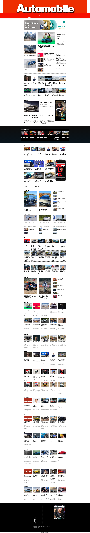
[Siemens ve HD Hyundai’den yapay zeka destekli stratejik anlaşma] (30, 36)
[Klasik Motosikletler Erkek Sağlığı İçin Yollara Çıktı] (45, 338)
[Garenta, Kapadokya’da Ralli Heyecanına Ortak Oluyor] (55, 279)
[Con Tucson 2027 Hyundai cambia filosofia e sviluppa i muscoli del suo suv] (28, 435)
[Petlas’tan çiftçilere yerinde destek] (63, 267)
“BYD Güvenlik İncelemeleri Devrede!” (54, 246)
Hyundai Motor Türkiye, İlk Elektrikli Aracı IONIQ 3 (38, 169)
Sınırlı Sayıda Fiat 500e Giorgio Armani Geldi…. (39, 181)
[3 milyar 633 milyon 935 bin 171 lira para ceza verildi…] (55, 267)
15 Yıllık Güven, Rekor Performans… (60, 55)
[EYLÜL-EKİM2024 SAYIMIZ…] (36, 371)
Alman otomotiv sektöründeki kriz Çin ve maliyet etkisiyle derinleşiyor (55, 95)
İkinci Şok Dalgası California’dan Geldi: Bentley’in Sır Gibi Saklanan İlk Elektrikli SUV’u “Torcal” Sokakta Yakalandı (35, 116)
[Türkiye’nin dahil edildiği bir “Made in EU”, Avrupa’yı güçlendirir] (26, 229)
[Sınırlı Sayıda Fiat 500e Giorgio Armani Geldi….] (39, 175)
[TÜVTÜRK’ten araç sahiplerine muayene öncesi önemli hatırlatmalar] (45, 306)
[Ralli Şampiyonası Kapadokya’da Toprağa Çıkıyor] (40, 70)
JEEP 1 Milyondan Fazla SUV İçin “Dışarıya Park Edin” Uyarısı (41, 258)
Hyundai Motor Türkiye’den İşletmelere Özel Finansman (61, 95)
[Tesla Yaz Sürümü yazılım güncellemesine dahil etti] (30, 49)
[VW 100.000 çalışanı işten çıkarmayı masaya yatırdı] (55, 78)
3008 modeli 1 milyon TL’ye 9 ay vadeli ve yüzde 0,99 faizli (61, 34)
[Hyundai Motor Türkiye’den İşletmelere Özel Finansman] (62, 90)
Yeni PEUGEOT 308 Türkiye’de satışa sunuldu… (28, 181)
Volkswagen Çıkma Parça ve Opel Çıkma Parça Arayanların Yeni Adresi (49, 54)
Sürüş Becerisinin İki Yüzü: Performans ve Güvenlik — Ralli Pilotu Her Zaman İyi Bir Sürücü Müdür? (61, 59)
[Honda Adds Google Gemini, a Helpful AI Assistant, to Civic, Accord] (62, 418)
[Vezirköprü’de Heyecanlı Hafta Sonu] (55, 283)
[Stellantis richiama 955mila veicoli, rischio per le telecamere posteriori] (45, 435)
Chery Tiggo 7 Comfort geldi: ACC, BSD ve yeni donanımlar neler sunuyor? (55, 259)
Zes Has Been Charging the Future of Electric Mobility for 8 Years (45, 359)
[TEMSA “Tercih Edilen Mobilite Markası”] (30, 218)
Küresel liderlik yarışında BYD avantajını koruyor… (49, 185)
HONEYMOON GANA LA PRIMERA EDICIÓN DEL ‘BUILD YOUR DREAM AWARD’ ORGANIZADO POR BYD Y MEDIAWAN (45, 476)
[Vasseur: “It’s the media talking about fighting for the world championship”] (24, 133)
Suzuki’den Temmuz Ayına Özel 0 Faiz (60, 38)
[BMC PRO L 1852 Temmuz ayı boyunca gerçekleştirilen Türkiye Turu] (59, 218)
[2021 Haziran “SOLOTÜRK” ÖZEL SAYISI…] (62, 384)
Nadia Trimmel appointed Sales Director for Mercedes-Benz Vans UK (36, 405)
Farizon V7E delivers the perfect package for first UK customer (44, 405)
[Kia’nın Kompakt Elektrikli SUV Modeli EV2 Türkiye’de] (50, 163)
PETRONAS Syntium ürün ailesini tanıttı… (34, 154)
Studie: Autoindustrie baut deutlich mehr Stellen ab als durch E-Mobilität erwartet (53, 457)
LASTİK (47, 15)
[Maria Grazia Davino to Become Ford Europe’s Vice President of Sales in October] (28, 354)
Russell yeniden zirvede (59, 295)
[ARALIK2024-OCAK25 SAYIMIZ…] (28, 371)
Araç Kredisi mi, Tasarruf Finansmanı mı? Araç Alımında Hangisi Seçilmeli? (46, 47)
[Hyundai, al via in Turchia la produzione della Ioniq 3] (53, 435)
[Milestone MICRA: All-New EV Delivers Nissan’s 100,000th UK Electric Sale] (53, 400)
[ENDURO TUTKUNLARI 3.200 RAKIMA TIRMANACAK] (53, 338)
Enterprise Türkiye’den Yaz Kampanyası (60, 45)
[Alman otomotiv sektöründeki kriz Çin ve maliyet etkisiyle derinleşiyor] (55, 90)
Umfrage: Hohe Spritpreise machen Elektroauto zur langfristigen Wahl (36, 457)
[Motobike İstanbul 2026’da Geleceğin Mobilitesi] (62, 338)
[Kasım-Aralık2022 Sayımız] (28, 384)
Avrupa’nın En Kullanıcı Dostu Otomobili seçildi (50, 121)
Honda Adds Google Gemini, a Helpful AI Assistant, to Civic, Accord (61, 422)
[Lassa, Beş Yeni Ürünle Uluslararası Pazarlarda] (27, 267)
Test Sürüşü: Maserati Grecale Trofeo (61, 198)
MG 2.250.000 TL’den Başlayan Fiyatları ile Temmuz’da (61, 41)
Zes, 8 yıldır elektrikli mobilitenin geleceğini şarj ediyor (28, 169)
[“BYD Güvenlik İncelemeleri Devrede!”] (55, 241)
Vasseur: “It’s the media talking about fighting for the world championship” (24, 138)
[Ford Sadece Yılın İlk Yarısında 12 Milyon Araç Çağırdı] (34, 90)
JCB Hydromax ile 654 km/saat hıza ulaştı (41, 83)
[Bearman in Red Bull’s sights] (49, 133)
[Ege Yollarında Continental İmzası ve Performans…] (48, 267)
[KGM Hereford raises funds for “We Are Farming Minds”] (62, 400)
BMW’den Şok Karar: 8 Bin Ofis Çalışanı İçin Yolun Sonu (62, 83)
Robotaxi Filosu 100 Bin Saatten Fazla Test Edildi (49, 181)
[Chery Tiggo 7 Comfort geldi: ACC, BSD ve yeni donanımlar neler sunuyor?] (55, 253)
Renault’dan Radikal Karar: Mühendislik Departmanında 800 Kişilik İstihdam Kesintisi (27, 95)
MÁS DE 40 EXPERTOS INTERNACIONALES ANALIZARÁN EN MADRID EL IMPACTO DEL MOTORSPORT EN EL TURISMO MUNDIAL (62, 476)
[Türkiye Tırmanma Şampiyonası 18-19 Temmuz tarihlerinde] (55, 293)
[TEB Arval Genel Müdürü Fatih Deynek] (62, 320)
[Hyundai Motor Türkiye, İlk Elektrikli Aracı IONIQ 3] (39, 163)
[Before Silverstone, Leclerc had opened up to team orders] (33, 133)
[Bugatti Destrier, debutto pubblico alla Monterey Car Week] (36, 435)
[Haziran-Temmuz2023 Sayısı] (62, 371)
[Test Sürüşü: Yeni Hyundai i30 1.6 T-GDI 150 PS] (55, 209)
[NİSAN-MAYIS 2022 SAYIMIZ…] (53, 384)
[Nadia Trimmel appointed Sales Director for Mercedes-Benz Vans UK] (36, 400)
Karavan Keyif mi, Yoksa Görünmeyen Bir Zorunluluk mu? (61, 69)
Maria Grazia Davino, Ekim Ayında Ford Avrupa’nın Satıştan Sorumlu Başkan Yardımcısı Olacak (49, 59)
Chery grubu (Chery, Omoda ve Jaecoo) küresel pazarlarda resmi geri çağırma (63, 246)
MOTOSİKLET (55, 15)
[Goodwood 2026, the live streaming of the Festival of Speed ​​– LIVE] (66, 133)
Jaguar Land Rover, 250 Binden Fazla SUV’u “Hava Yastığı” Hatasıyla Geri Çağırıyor (27, 259)
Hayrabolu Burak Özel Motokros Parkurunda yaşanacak (43, 296)
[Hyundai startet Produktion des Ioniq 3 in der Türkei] (62, 452)
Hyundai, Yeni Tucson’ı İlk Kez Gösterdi (48, 64)
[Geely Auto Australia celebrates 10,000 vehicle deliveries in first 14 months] (62, 489)
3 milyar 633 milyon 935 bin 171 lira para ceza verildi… (55, 272)
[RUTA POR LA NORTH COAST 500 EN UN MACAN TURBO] (36, 471)
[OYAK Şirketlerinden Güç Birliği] (41, 149)
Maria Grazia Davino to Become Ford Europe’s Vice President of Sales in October (28, 359)
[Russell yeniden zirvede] (55, 296)
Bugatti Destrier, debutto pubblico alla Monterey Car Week (36, 440)
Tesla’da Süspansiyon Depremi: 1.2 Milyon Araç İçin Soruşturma (34, 259)
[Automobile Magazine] (45, 6)
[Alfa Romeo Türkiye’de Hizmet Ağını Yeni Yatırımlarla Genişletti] (62, 306)
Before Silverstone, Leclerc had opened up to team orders (32, 138)
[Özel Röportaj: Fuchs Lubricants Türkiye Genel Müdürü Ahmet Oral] (48, 149)
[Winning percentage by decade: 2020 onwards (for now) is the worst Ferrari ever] (41, 133)
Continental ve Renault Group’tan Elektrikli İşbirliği (34, 272)
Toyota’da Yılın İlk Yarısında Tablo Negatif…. (40, 95)
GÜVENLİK (44, 15)
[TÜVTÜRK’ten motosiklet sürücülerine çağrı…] (28, 338)
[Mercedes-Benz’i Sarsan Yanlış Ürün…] (27, 241)
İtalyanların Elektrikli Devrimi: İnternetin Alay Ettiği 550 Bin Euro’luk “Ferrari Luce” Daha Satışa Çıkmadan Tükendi (48, 84)
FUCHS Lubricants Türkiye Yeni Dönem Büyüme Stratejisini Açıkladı (63, 154)
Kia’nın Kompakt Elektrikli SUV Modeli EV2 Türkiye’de (49, 169)
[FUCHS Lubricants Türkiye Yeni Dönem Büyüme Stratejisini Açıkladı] (63, 149)
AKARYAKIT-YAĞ (30, 15)
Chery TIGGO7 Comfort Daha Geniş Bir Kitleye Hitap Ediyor (50, 115)
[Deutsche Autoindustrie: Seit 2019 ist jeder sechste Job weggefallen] (45, 452)
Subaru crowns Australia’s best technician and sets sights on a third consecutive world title (45, 494)
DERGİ (59, 15)
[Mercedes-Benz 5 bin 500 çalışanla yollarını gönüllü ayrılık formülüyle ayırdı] (48, 90)
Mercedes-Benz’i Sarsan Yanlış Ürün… (27, 245)
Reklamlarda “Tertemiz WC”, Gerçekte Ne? (61, 66)
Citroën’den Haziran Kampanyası (59, 48)
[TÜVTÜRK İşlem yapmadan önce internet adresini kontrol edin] (36, 320)
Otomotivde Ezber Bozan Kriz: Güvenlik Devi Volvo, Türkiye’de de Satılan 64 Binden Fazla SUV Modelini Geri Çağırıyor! (34, 247)
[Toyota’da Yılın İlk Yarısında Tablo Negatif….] (41, 90)
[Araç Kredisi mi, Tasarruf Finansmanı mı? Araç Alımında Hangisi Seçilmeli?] (46, 38)
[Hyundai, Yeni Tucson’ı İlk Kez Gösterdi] (40, 65)
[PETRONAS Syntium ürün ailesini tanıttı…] (34, 149)
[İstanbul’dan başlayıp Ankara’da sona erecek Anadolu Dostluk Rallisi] (55, 289)
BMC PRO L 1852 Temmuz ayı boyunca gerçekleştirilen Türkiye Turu (59, 223)
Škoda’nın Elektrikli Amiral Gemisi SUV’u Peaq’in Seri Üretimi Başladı (27, 115)
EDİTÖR (57, 54)
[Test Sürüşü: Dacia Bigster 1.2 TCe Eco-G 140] (55, 196)
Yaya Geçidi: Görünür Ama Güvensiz (60, 62)
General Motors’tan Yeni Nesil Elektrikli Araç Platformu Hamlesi (27, 122)
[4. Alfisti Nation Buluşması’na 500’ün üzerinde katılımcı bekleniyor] (28, 320)
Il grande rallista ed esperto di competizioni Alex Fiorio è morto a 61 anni (62, 440)
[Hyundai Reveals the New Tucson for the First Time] (36, 354)
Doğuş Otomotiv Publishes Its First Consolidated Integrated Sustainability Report (53, 359)
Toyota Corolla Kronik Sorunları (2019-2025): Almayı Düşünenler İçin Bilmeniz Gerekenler (63, 259)
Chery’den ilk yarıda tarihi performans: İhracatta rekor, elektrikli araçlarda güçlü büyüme (43, 122)
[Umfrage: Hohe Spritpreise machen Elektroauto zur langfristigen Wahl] (36, 452)
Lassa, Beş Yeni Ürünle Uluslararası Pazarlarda (27, 272)
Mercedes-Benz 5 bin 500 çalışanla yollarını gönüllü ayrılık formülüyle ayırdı (48, 95)
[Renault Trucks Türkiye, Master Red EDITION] (26, 233)
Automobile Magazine (26, 43)
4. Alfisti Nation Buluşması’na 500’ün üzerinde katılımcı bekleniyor (27, 324)
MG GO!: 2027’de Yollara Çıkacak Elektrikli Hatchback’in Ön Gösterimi (29, 186)
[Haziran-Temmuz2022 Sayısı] (45, 384)
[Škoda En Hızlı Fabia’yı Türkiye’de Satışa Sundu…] (45, 320)
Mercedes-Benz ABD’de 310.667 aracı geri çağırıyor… (48, 258)
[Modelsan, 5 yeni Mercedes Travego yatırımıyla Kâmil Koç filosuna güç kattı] (55, 233)
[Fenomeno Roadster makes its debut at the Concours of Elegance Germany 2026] (36, 418)
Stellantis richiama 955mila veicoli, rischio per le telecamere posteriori (44, 440)
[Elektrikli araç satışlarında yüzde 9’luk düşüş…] (53, 306)
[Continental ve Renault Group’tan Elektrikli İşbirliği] (34, 267)
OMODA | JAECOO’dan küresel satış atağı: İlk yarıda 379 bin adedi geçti (35, 122)
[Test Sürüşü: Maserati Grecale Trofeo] (55, 199)
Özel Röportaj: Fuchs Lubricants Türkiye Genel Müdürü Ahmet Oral (48, 154)
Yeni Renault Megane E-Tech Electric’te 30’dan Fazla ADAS (60, 185)
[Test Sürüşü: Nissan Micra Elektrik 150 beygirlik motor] (55, 202)
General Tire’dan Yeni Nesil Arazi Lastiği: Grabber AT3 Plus (41, 272)
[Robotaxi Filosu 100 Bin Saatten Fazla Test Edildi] (50, 175)
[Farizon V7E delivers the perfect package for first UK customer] (45, 400)
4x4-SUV (40, 101)
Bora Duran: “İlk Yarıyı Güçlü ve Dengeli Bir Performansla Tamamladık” (39, 186)
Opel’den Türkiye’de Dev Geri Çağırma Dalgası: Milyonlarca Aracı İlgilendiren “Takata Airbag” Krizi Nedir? (48, 247)
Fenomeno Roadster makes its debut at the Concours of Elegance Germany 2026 (36, 422)
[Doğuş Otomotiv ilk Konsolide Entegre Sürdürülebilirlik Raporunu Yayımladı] (34, 78)
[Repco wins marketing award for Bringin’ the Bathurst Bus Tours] (36, 489)
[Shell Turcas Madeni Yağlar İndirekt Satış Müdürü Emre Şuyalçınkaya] (27, 149)
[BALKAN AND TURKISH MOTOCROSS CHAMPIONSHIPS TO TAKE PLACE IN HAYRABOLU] (62, 354)
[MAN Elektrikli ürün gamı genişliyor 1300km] (40, 233)
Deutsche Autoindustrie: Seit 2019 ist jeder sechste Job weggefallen (44, 457)
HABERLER (45, 68)
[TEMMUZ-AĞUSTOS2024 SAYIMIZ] (45, 371)
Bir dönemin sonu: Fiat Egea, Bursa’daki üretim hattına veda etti (53, 324)
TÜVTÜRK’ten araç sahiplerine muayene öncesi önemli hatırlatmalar (44, 310)
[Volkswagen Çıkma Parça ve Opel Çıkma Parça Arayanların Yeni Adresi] (40, 55)
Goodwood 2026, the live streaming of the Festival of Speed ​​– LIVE (65, 138)
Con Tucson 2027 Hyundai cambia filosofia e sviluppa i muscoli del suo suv (27, 440)
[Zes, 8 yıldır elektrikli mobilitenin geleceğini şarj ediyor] (29, 163)
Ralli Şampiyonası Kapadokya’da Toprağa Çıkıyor (49, 69)
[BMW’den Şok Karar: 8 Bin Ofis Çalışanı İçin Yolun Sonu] (62, 78)
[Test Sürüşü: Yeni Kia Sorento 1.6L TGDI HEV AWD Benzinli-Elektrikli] (55, 206)
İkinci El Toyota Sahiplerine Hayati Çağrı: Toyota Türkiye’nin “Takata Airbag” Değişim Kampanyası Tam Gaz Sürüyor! (41, 247)
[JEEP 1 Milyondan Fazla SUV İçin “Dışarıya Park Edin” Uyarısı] (41, 253)
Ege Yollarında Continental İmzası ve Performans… (48, 272)
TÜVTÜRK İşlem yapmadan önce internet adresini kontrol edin (36, 324)
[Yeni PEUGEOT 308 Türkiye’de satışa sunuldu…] (29, 175)
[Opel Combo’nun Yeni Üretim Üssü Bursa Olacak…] (45, 218)
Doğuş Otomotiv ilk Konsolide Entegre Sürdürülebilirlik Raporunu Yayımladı (34, 83)
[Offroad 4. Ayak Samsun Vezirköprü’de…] (55, 286)
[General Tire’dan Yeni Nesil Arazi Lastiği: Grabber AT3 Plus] (41, 267)
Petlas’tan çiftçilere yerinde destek (63, 272)
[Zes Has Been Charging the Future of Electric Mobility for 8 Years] (45, 354)
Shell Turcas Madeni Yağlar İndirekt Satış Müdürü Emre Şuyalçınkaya (27, 154)
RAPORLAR (29, 17)
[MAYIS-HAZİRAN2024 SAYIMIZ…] (53, 371)
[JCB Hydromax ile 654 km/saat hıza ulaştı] (41, 78)
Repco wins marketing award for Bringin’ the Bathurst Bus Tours (36, 494)
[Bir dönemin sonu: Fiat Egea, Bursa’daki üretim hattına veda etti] (53, 320)
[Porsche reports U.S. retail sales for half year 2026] (53, 418)
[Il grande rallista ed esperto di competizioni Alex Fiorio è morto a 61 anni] (62, 435)
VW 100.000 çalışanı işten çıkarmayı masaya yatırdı (55, 83)
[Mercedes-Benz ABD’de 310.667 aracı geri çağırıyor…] (48, 253)
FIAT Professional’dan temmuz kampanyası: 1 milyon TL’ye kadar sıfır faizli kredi (61, 229)
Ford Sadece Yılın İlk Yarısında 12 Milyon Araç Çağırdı (34, 95)
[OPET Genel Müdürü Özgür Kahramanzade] (55, 149)
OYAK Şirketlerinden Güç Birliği (41, 153)
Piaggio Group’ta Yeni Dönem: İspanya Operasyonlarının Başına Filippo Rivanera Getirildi (36, 342)
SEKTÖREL (34, 15)
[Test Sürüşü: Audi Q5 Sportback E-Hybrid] (55, 192)
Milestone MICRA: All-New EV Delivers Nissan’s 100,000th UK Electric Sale (53, 405)
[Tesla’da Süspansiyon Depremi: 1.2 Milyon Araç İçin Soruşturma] (34, 253)
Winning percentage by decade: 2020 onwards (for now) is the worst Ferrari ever (41, 138)
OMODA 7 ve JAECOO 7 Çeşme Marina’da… (43, 115)
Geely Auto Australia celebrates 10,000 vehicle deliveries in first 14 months (62, 494)
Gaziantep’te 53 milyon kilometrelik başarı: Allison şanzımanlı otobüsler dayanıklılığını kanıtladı (46, 229)
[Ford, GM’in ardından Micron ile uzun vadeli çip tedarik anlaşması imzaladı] (30, 63)
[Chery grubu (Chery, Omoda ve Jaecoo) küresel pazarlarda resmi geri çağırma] (63, 241)
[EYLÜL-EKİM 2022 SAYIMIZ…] (36, 384)
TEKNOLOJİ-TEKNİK (39, 15)
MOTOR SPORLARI (51, 15)
